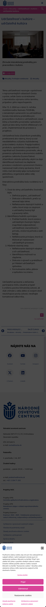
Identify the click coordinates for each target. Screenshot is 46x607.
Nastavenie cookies (23, 595)
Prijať (23, 582)
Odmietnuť (23, 588)
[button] (42, 548)
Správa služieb (22, 575)
